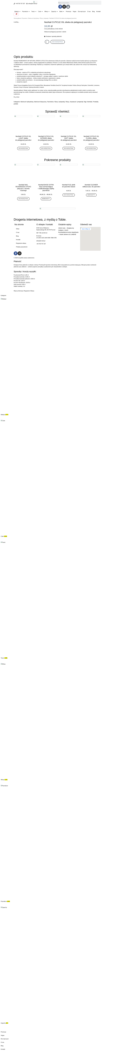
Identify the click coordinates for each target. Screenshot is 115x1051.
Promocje (3, 1032)
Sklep (17, 228)
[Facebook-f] (60, 7)
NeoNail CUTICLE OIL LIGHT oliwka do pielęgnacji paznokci (23, 138)
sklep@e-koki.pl (40, 240)
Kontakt (18, 239)
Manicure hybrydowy (33, 18)
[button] (17, 11)
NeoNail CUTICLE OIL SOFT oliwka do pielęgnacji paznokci (69, 138)
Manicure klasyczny (40, 102)
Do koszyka (57, 42)
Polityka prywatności (21, 247)
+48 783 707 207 (41, 243)
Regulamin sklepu (21, 243)
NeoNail (89, 102)
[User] (68, 7)
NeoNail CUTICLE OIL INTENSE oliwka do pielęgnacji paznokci (46, 138)
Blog (17, 236)
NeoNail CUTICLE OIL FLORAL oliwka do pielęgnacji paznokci (91, 138)
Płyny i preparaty (44, 18)
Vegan (2, 1035)
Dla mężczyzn (5, 1039)
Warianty (46, 198)
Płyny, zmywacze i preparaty (74, 102)
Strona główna (17, 18)
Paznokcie (24, 18)
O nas (17, 232)
